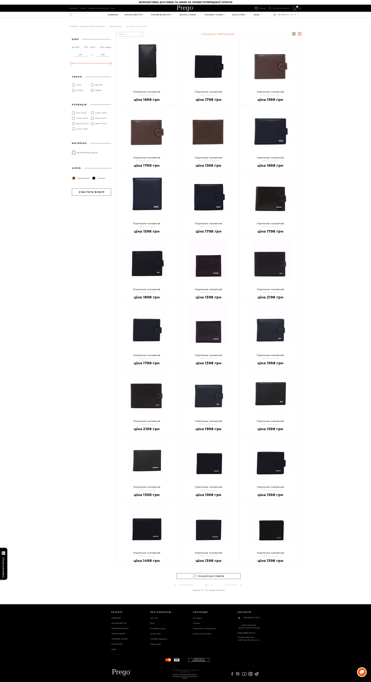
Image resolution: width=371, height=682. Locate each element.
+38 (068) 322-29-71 (251, 618)
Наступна (231, 585)
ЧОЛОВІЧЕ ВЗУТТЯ (161, 15)
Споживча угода (157, 628)
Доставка (73, 8)
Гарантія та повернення (98, 8)
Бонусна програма (202, 634)
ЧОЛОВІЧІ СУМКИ (213, 15)
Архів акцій (155, 634)
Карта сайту (155, 644)
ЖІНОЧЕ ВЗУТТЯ (133, 15)
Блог (113, 8)
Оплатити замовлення (198, 660)
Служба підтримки (158, 639)
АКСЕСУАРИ (238, 15)
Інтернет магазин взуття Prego (185, 674)
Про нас (154, 618)
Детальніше (135, 567)
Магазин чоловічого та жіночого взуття (184, 677)
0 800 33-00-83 (249, 625)
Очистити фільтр (92, 192)
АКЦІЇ (257, 15)
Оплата (83, 8)
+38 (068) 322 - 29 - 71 (286, 15)
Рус (299, 8)
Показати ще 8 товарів (211, 576)
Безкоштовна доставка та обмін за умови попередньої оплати (185, 2)
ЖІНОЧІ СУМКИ (187, 15)
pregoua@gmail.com (247, 633)
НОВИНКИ (113, 15)
